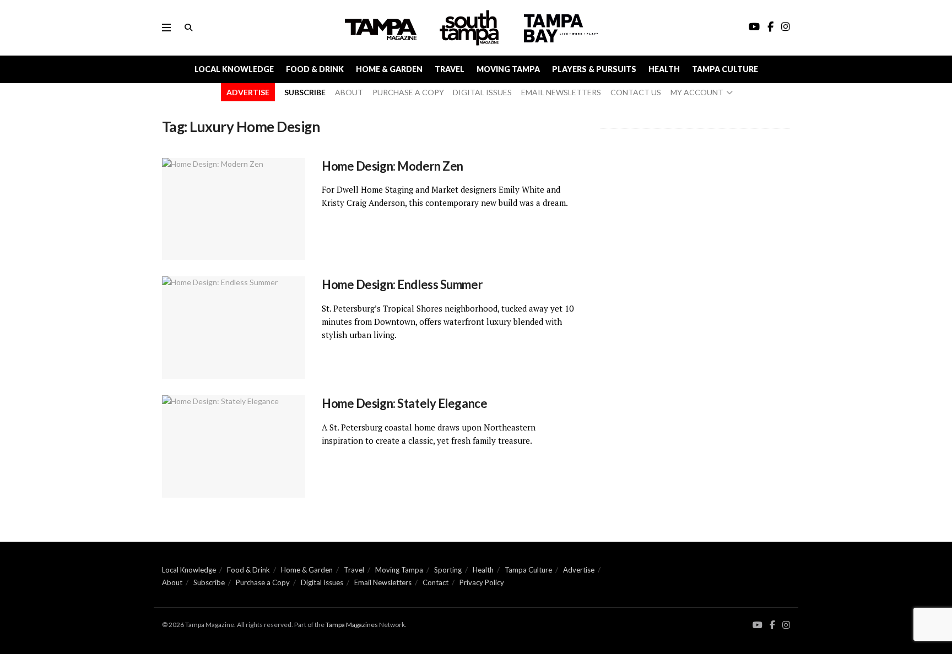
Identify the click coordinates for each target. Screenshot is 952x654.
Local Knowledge (234, 69)
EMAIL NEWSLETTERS (561, 92)
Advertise (578, 569)
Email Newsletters (383, 582)
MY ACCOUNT (696, 92)
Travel (449, 69)
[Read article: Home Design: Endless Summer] (233, 327)
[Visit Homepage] (470, 28)
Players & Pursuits (594, 69)
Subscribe (209, 582)
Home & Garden (389, 69)
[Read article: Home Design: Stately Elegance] (233, 446)
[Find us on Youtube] (757, 625)
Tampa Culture (725, 69)
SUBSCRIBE (305, 92)
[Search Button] (188, 27)
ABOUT (349, 92)
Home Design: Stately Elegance (404, 403)
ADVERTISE (247, 92)
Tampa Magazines (352, 624)
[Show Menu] (166, 27)
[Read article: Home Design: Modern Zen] (233, 209)
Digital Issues (322, 582)
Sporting (448, 569)
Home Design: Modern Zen (392, 166)
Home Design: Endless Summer (402, 284)
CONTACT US (635, 92)
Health (664, 69)
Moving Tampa (508, 69)
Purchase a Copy (263, 582)
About (172, 582)
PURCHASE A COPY (408, 92)
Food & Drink (315, 69)
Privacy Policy (481, 582)
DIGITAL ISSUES (482, 92)
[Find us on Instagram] (786, 625)
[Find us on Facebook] (772, 625)
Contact (435, 582)
